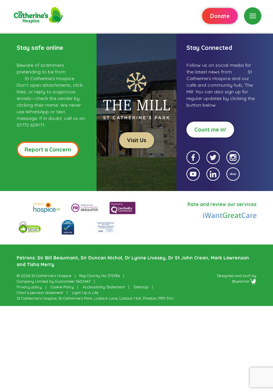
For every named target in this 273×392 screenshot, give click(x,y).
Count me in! (210, 129)
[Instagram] (233, 157)
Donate (220, 16)
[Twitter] (213, 157)
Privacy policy (29, 286)
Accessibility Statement (104, 286)
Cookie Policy (62, 286)
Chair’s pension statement (40, 292)
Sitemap (141, 286)
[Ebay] (233, 174)
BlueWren (241, 281)
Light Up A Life (85, 292)
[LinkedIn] (213, 174)
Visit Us (136, 140)
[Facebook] (193, 157)
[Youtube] (193, 174)
